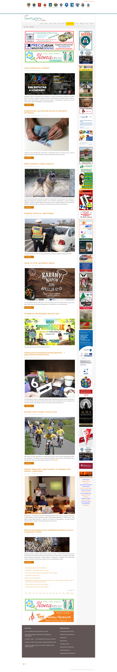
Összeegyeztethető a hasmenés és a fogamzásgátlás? (37, 586)
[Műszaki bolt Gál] (85, 263)
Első (26, 593)
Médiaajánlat (63, 640)
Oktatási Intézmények (86, 491)
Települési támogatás (85, 498)
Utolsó (72, 593)
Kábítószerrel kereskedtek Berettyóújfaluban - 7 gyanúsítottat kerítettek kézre (44, 354)
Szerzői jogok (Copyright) (67, 634)
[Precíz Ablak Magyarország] (49, 46)
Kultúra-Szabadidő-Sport (86, 493)
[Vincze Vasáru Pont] (86, 453)
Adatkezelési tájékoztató (67, 647)
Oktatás (55, 23)
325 (63, 593)
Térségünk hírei (70, 23)
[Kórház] (85, 366)
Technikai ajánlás (64, 644)
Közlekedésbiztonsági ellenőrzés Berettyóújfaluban (36, 567)
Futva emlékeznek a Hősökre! (37, 68)
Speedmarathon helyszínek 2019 (32, 575)
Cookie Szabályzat (65, 650)
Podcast (82, 23)
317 (37, 593)
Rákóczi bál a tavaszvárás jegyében (33, 577)
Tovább (67, 593)
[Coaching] (86, 229)
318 (40, 593)
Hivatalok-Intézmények (86, 489)
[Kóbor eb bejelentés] (86, 102)
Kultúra (50, 23)
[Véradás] (85, 110)
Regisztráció (92, 1)
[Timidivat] (49, 616)
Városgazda (85, 505)
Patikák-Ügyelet (86, 479)
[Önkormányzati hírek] (86, 382)
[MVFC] (86, 436)
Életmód (63, 23)
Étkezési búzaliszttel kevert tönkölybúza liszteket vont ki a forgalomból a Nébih (48, 531)
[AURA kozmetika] (86, 411)
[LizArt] (86, 176)
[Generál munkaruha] (86, 199)
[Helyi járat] (85, 300)
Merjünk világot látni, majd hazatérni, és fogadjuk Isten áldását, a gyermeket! (47, 470)
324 (60, 593)
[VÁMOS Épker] (86, 81)
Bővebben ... (29, 105)
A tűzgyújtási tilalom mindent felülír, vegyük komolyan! (36, 584)
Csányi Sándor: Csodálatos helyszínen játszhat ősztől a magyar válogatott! (41, 572)
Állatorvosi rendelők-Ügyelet (86, 488)
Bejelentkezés (86, 1)
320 (47, 593)
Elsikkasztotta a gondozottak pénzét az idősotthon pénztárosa (45, 112)
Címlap (41, 23)
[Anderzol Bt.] (49, 36)
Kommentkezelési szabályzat (67, 653)
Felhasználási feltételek (67, 631)
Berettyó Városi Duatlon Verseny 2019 (40, 412)
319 (43, 593)
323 (57, 593)
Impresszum (63, 637)
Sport (59, 23)
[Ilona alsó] (49, 604)
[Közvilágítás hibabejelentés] (85, 393)
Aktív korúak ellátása (86, 500)
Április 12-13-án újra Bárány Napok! (39, 263)
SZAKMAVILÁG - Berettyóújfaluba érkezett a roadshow (37, 570)
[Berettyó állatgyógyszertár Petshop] (86, 214)
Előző (30, 593)
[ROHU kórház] (86, 130)
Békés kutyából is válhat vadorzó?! (39, 164)
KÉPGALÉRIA (55, 460)
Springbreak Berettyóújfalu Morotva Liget (41, 313)
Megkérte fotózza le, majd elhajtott (39, 213)
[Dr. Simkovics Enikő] (86, 247)
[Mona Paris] (86, 281)
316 (33, 593)
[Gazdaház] (85, 319)
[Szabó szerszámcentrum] (85, 155)
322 (53, 593)
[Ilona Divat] (49, 56)
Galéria (86, 23)
